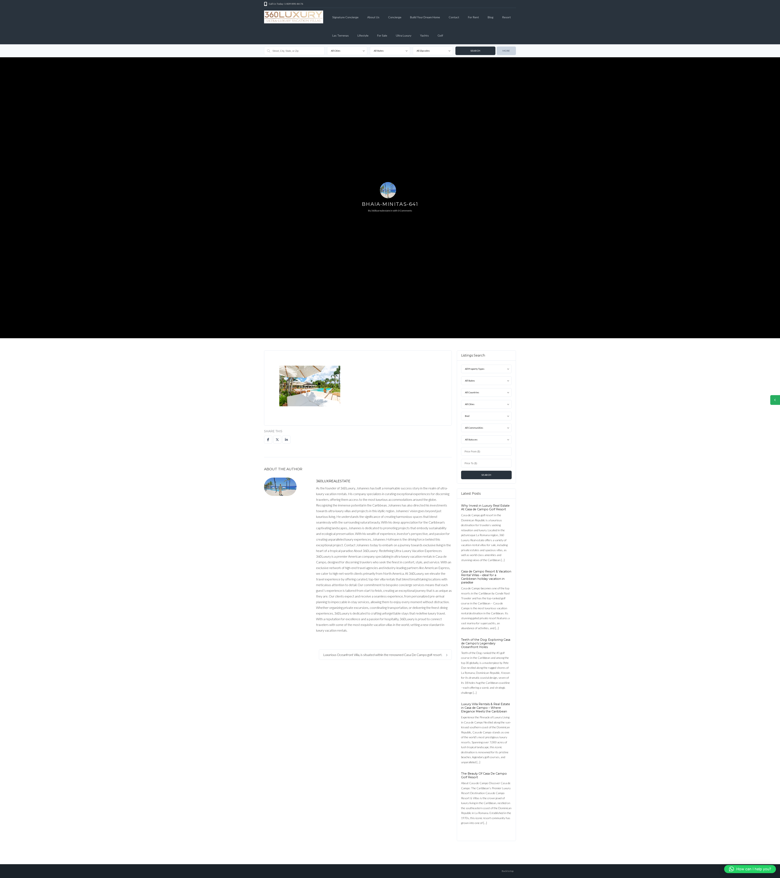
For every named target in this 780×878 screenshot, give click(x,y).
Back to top (508, 871)
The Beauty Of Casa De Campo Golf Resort (484, 775)
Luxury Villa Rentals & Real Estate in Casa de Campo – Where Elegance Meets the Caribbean (485, 707)
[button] (750, 869)
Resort (506, 17)
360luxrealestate (380, 210)
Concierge (394, 17)
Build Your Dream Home (425, 17)
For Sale (382, 35)
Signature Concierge (345, 17)
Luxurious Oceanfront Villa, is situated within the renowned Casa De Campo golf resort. (383, 655)
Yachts (424, 35)
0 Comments (405, 210)
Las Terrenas (340, 35)
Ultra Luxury (403, 35)
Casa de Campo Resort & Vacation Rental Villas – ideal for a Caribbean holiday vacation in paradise (486, 577)
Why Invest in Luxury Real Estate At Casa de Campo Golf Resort (485, 507)
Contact (454, 17)
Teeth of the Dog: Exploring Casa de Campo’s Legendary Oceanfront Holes (485, 643)
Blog (490, 17)
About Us (373, 17)
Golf (440, 35)
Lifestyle (363, 35)
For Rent (473, 17)
